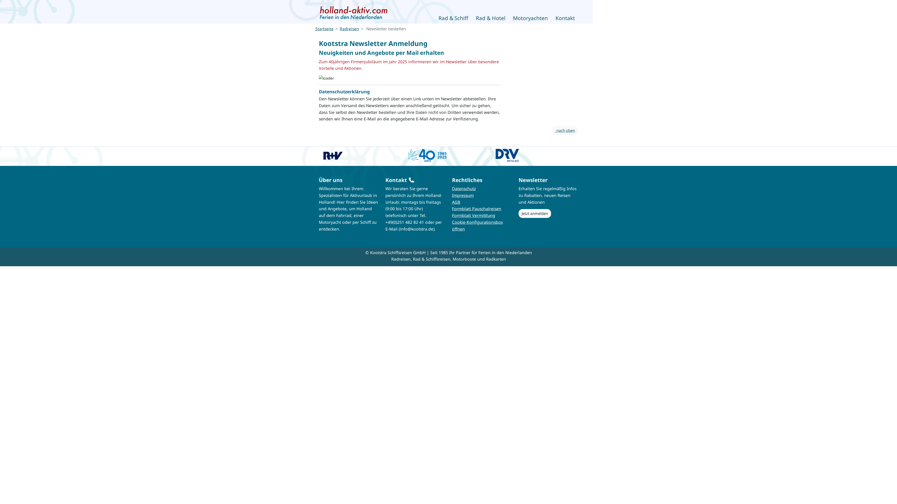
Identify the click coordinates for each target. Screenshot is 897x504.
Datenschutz (464, 188)
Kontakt (565, 18)
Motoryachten (530, 18)
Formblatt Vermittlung (473, 215)
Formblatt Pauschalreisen (476, 208)
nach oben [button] (565, 130)
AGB (456, 202)
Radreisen (349, 29)
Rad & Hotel (490, 18)
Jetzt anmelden (535, 213)
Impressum (463, 195)
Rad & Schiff (453, 18)
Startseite (324, 29)
